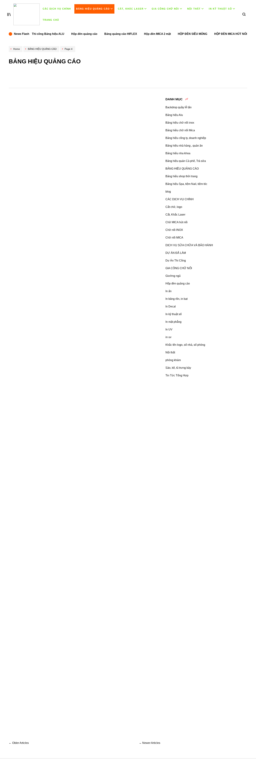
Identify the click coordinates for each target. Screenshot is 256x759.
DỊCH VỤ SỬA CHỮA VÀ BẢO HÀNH (189, 245)
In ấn (168, 291)
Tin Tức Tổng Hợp (176, 375)
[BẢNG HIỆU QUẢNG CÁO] (41, 52)
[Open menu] (9, 14)
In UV (168, 329)
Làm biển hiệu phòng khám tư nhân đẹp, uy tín (114, 311)
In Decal (170, 306)
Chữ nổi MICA (174, 237)
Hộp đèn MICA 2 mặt (157, 33)
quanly (105, 128)
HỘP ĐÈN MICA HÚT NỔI (230, 33)
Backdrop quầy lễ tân (178, 107)
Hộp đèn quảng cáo (84, 33)
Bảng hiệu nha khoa (177, 153)
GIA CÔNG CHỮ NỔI (165, 8)
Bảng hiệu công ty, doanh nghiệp (185, 137)
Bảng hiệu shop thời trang (181, 176)
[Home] (16, 52)
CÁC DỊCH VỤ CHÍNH (57, 8)
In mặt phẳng (173, 321)
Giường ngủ (173, 275)
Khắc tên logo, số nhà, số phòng (185, 344)
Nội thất (194, 8)
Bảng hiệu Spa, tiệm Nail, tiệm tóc (186, 183)
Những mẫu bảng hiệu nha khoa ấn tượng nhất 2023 (116, 633)
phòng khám (173, 360)
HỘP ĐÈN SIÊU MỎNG (192, 33)
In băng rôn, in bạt (176, 298)
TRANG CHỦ (51, 20)
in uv (168, 337)
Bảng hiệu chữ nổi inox (179, 122)
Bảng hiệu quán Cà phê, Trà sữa (185, 160)
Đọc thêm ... (86, 158)
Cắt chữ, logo (173, 206)
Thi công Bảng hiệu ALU (48, 33)
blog (168, 191)
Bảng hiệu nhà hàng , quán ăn (184, 145)
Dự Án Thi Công (175, 260)
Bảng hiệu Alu (174, 115)
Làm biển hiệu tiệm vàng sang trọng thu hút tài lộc (114, 375)
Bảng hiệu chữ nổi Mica (180, 130)
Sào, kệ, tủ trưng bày (178, 367)
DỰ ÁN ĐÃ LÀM (175, 252)
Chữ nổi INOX (174, 229)
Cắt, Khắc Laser (130, 8)
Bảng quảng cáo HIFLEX (120, 33)
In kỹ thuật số (220, 8)
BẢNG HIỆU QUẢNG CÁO (93, 8)
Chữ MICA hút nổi (176, 222)
